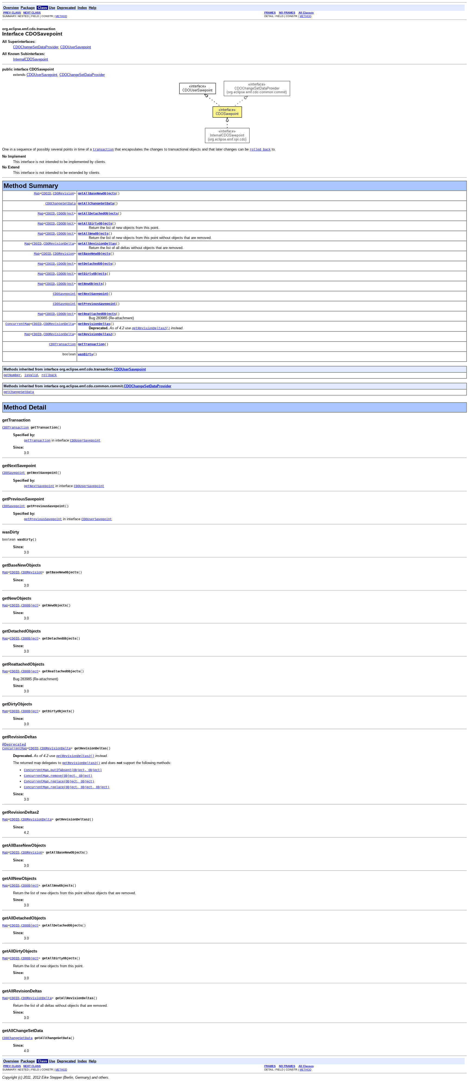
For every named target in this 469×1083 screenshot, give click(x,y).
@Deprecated (14, 745)
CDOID (46, 194)
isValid (31, 375)
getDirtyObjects (92, 274)
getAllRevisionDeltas (97, 244)
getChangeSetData (19, 392)
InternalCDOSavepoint (30, 59)
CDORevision (63, 194)
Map (37, 194)
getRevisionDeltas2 (95, 334)
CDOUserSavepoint (75, 47)
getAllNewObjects (93, 234)
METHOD (61, 16)
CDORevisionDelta (58, 244)
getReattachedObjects (97, 314)
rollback (49, 375)
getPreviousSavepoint (97, 304)
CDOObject (65, 214)
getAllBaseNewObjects (97, 194)
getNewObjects (90, 284)
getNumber (12, 375)
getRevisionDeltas (94, 324)
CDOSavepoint (64, 294)
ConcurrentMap (17, 324)
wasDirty (85, 354)
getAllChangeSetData (96, 204)
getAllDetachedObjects (98, 214)
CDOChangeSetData (60, 204)
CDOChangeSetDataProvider (35, 47)
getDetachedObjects (95, 264)
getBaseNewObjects (94, 254)
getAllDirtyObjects (95, 224)
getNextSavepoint (93, 294)
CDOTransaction (62, 344)
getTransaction (91, 344)
